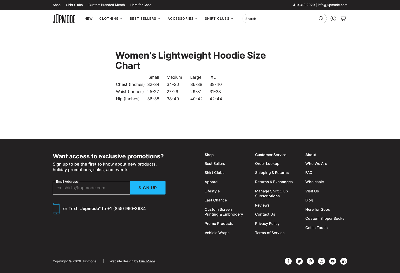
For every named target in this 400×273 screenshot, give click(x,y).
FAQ (308, 172)
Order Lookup (267, 163)
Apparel (211, 181)
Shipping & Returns (272, 172)
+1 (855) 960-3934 (126, 208)
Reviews (262, 205)
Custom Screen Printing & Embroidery (224, 212)
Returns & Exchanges (274, 181)
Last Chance (216, 200)
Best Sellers (143, 18)
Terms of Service (269, 232)
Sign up (147, 187)
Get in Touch (316, 227)
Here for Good (141, 5)
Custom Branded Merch (106, 5)
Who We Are (316, 163)
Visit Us (312, 191)
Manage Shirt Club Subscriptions (271, 193)
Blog (309, 200)
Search (250, 19)
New (88, 18)
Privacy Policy (267, 223)
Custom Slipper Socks (324, 218)
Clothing (109, 18)
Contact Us (265, 214)
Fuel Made (147, 261)
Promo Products (219, 223)
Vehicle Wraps (217, 232)
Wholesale (314, 181)
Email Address (67, 181)
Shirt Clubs (74, 5)
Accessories (181, 18)
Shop (57, 5)
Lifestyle (212, 191)
